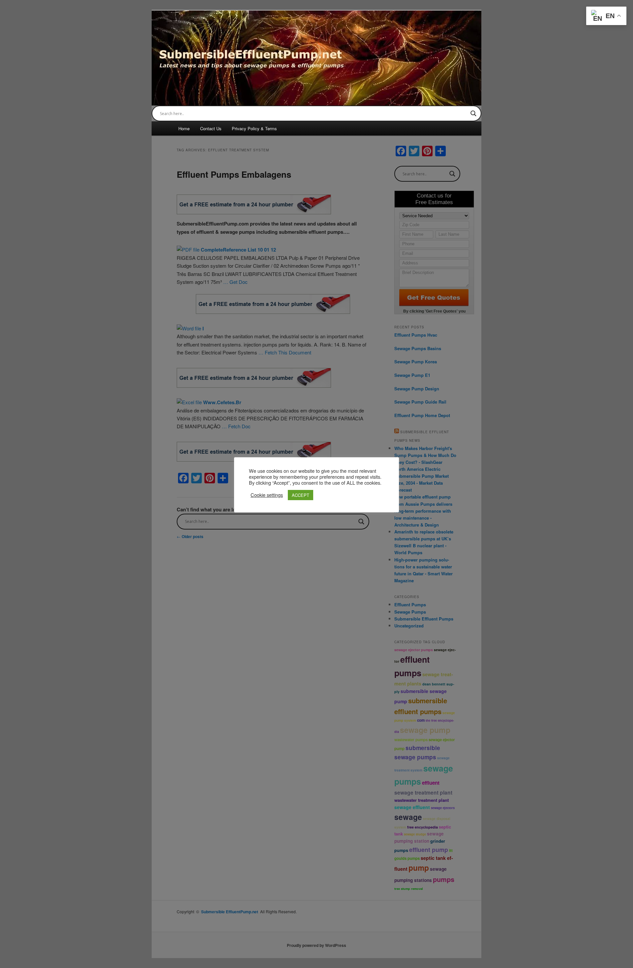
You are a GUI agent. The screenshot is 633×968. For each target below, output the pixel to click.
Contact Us (211, 128)
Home (184, 128)
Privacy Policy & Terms (254, 128)
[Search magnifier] (473, 113)
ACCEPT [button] (300, 495)
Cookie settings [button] (267, 495)
